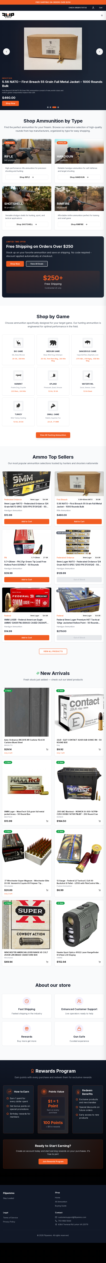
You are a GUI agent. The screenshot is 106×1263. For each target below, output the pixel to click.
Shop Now (10, 101)
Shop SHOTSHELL (25, 224)
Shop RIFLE (25, 177)
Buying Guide (60, 1206)
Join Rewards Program (53, 1161)
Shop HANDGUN (77, 177)
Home (57, 1197)
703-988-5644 (64, 1221)
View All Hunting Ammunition (53, 435)
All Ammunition (61, 1202)
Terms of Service (10, 1217)
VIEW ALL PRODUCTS (53, 651)
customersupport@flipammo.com (72, 1217)
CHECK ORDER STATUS (78, 8)
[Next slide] (99, 51)
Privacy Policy (9, 1222)
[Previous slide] (6, 51)
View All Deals (36, 264)
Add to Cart (27, 521)
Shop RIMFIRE (77, 224)
